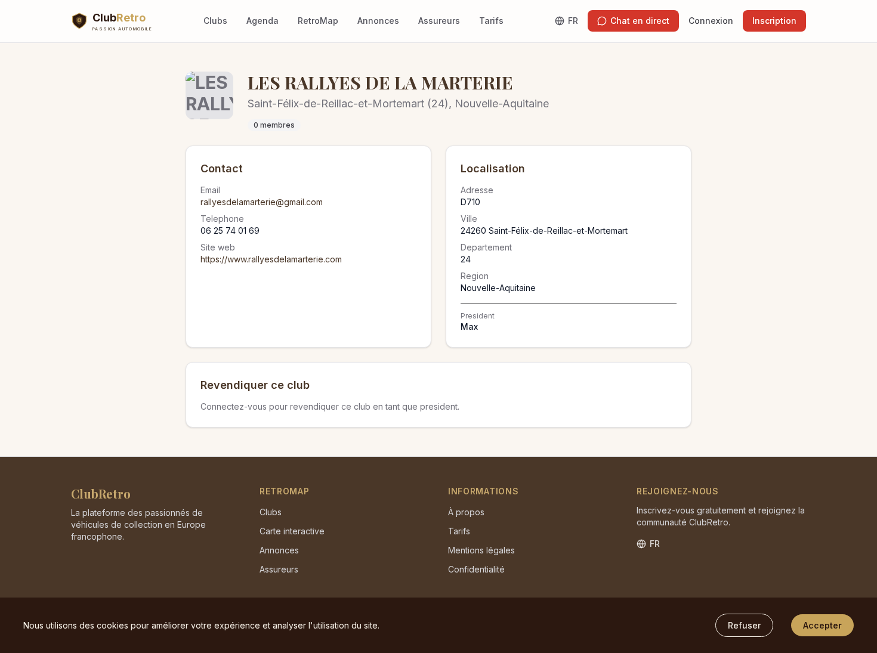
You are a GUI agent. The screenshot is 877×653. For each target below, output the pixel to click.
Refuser (744, 625)
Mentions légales (481, 550)
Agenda (262, 21)
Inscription (774, 21)
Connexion (710, 21)
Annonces (378, 21)
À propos (466, 512)
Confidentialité (476, 569)
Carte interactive (292, 531)
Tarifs (491, 21)
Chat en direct (639, 21)
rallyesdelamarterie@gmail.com (261, 202)
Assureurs (439, 21)
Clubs (215, 21)
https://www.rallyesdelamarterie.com (271, 259)
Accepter (822, 625)
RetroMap (318, 21)
